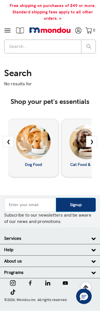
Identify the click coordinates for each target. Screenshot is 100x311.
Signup (76, 204)
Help (8, 250)
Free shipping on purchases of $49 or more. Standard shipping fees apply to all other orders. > (53, 12)
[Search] (88, 46)
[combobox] (50, 46)
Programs (14, 272)
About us (13, 261)
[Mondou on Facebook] (30, 282)
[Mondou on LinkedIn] (47, 282)
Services (12, 238)
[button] (20, 30)
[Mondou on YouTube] (65, 282)
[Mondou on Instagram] (13, 282)
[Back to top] (86, 288)
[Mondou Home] (50, 30)
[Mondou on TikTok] (13, 291)
